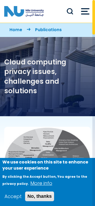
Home (16, 29)
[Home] (24, 11)
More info (41, 183)
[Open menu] (85, 11)
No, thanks (39, 196)
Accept (13, 196)
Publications (48, 29)
